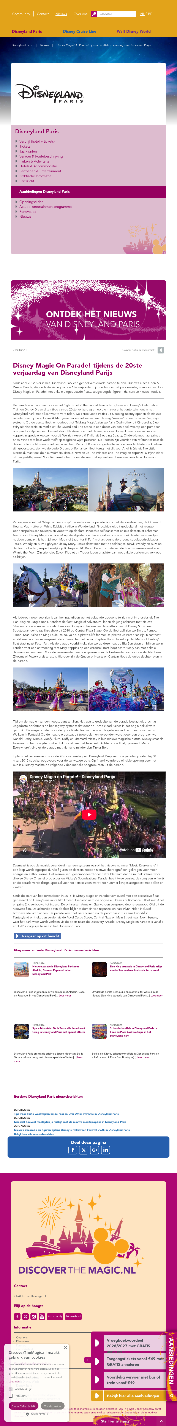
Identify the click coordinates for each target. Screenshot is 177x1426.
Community (21, 14)
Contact (43, 14)
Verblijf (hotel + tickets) (37, 141)
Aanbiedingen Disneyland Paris (44, 192)
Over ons (80, 14)
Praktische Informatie (35, 176)
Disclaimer (22, 1341)
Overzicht (26, 181)
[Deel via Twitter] (83, 1150)
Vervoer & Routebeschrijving (41, 156)
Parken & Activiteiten (35, 161)
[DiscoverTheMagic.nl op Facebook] (17, 1316)
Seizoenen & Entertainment (40, 171)
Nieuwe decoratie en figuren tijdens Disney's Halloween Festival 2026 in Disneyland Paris (72, 1130)
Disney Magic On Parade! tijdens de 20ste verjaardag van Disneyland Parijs (104, 45)
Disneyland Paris (27, 32)
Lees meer (65, 996)
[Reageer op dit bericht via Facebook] (88, 936)
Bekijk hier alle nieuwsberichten (34, 1134)
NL (142, 14)
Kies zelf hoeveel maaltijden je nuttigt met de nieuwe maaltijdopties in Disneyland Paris (70, 1122)
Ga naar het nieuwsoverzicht (138, 350)
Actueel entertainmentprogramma (45, 207)
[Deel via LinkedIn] (105, 1150)
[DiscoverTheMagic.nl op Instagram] (33, 1316)
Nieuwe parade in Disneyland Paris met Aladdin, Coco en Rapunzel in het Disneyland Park (55, 970)
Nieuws (61, 14)
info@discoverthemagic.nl (30, 1296)
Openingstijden (31, 202)
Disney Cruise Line (79, 32)
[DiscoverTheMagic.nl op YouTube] (42, 1316)
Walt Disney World (134, 32)
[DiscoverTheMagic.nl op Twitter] (25, 1316)
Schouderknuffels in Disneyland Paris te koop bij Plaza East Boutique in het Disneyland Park (133, 1032)
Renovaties (27, 212)
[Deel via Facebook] (72, 1150)
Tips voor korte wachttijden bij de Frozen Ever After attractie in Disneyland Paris (66, 1114)
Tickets (24, 146)
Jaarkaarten (28, 151)
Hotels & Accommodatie (38, 166)
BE (150, 14)
